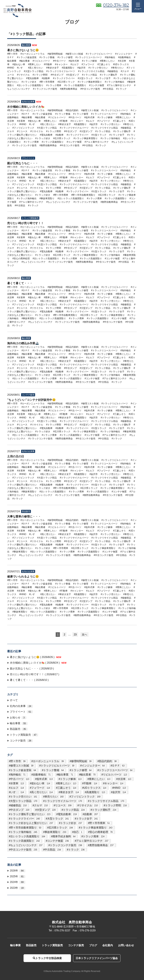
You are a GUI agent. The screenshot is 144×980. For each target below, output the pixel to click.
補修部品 (18, 805)
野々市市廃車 (99, 823)
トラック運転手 (104, 809)
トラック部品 (74, 809)
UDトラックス (95, 787)
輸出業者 (88, 774)
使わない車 (40, 783)
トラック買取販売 (23, 734)
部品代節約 (108, 761)
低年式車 (45, 779)
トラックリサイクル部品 (106, 801)
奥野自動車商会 (101, 845)
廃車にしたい (99, 779)
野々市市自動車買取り (25, 827)
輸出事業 (18, 723)
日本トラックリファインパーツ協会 (97, 958)
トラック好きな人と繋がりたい (31, 823)
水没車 (124, 779)
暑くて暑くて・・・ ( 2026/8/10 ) (29, 680)
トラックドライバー (25, 818)
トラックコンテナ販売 (66, 845)
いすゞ (17, 792)
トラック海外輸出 (23, 832)
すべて (14, 700)
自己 (78, 832)
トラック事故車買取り (96, 827)
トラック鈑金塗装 (23, 770)
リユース (63, 805)
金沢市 (119, 792)
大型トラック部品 (23, 801)
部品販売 (18, 729)
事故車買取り (55, 832)
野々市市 (17, 761)
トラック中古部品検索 (48, 958)
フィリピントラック (85, 796)
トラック (76, 849)
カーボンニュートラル (48, 761)
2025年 (17, 876)
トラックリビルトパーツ (57, 765)
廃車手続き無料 (64, 836)
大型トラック (58, 818)
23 (75, 634)
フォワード (40, 787)
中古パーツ (19, 779)
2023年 (17, 887)
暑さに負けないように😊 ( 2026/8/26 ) (35, 657)
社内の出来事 (20, 706)
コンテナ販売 (20, 740)
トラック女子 (87, 818)
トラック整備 (53, 770)
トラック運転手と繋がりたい (30, 814)
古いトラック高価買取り (27, 836)
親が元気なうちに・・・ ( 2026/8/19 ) (32, 668)
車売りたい (54, 796)
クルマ (41, 805)
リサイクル (88, 805)
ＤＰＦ (118, 765)
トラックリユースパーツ (115, 770)
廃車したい (66, 783)
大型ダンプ (46, 809)
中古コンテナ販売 (23, 849)
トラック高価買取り (25, 840)
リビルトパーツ (115, 774)
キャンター (113, 783)
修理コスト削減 (21, 765)
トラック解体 (70, 779)
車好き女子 (69, 792)
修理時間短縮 (81, 761)
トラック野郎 (116, 805)
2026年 (17, 870)
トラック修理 (81, 770)
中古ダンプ (19, 809)
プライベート (20, 711)
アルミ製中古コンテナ (92, 840)
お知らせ (17, 717)
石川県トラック (61, 827)
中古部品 (53, 849)
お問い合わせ (126, 945)
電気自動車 (67, 814)
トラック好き (71, 823)
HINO (120, 787)
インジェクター (93, 765)
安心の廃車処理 (101, 832)
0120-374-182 (116, 5)
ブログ (93, 945)
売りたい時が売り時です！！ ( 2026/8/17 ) (34, 674)
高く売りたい (42, 792)
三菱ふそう (66, 787)
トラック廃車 (93, 836)
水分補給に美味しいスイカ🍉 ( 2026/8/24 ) (38, 662)
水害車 (17, 783)
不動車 (90, 783)
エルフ (17, 787)
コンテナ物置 (58, 840)
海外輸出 (17, 774)
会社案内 (107, 945)
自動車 (91, 814)
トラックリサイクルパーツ (63, 801)
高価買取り (95, 792)
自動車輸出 (42, 774)
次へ (84, 634)
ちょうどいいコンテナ (26, 845)
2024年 (17, 882)
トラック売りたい (23, 796)
